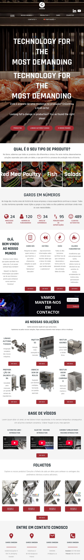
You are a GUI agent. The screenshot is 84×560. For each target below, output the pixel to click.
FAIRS (58, 15)
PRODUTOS (44, 15)
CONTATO (31, 19)
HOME (12, 15)
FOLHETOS (70, 15)
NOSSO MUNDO (26, 15)
